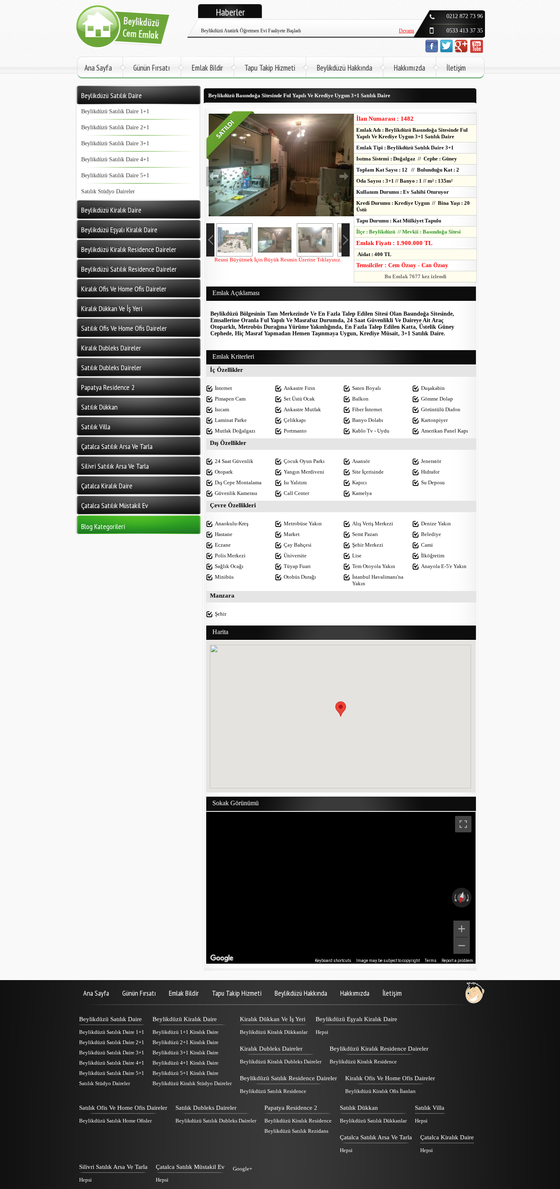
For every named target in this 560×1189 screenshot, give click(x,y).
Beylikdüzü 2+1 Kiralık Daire (186, 1042)
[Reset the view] (461, 897)
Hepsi (322, 1032)
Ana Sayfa (98, 68)
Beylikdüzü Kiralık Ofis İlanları (380, 1091)
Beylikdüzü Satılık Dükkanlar (373, 1121)
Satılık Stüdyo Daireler (108, 191)
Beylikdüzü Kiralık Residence (363, 1061)
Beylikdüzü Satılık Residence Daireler (288, 1078)
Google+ (242, 1169)
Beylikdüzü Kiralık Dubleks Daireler (280, 1061)
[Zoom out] (461, 945)
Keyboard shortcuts (333, 960)
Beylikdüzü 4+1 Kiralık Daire (186, 1063)
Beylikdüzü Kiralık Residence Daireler (379, 1048)
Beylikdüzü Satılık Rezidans (296, 1131)
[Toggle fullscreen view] (463, 824)
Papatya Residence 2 (290, 1107)
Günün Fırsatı (151, 68)
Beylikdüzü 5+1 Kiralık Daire (186, 1073)
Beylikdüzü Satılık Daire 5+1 (115, 175)
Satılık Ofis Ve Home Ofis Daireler (123, 1107)
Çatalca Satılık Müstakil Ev (190, 1167)
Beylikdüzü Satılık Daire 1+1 (115, 111)
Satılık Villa (429, 1107)
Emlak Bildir (207, 68)
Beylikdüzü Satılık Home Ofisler (115, 1121)
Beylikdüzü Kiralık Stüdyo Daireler (192, 1083)
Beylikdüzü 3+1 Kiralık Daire (186, 1052)
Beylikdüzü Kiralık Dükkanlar (273, 1032)
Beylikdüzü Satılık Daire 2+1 (115, 127)
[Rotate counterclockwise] (455, 897)
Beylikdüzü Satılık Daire (110, 1019)
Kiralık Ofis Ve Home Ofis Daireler (390, 1078)
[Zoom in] (461, 929)
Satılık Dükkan (359, 1107)
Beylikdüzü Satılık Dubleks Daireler (215, 1121)
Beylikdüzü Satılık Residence (273, 1091)
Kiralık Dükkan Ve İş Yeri (272, 1019)
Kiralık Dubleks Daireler (271, 1048)
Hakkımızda (409, 68)
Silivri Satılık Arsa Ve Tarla (113, 1167)
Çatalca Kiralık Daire (447, 1137)
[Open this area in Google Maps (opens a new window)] (221, 958)
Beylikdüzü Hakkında (344, 68)
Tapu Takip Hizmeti (269, 68)
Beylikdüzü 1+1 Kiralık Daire (186, 1032)
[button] (340, 709)
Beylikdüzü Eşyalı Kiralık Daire (356, 1019)
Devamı (406, 24)
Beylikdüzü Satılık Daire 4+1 (115, 159)
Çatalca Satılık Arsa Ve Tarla (376, 1137)
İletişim (456, 68)
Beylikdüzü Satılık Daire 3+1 (115, 143)
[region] (341, 888)
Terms (431, 960)
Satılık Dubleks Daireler (206, 1107)
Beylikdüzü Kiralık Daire (185, 1019)
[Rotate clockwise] (468, 897)
